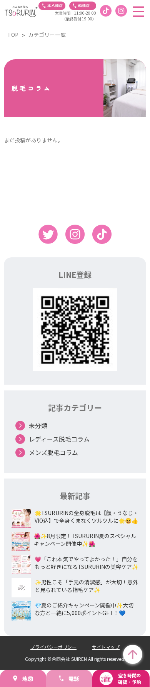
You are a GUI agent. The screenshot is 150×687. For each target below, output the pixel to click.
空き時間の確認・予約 (129, 678)
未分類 (38, 425)
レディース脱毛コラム (59, 439)
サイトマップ (106, 647)
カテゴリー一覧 (47, 34)
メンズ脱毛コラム (53, 452)
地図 (27, 678)
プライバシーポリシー (53, 647)
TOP (12, 34)
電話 (73, 678)
